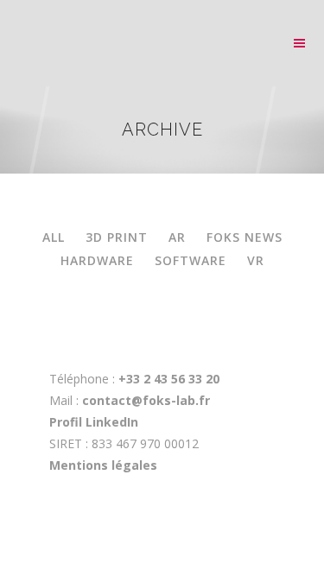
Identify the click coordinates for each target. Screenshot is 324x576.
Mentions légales (103, 465)
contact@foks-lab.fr (146, 400)
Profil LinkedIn (93, 422)
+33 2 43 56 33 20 (167, 378)
